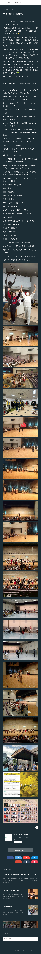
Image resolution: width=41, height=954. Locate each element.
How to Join (18, 2)
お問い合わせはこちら (20, 850)
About (9, 2)
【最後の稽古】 (8, 906)
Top (3, 2)
